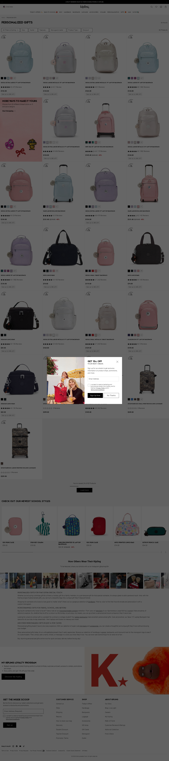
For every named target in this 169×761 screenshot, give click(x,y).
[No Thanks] (117, 361)
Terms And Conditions (97, 390)
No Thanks (111, 395)
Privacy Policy (100, 388)
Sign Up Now (95, 395)
